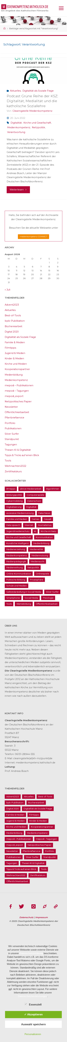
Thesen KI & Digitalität (18, 449)
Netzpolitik (38, 127)
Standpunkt (12, 439)
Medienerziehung (15, 549)
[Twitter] (21, 906)
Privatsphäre (36, 579)
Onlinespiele (42, 573)
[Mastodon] (44, 906)
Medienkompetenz (18, 127)
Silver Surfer (12, 433)
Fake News (44, 513)
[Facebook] (11, 906)
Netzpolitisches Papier (18, 401)
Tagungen (11, 444)
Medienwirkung (14, 567)
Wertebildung (23, 604)
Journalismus (44, 525)
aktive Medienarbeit (30, 488)
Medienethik (36, 549)
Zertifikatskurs (13, 471)
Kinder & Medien (14, 358)
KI (35, 531)
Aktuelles (15, 90)
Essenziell (35, 1004)
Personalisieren (33, 1034)
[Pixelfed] (55, 906)
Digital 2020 (12, 331)
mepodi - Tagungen (46, 839)
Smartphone (13, 597)
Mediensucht (37, 561)
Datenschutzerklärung (31, 953)
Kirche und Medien (16, 363)
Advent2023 (12, 304)
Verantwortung (16, 132)
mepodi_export (14, 396)
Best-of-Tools (13, 315)
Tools (8, 460)
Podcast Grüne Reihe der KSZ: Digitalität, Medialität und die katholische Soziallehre (32, 101)
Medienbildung (14, 374)
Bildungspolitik (14, 495)
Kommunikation (44, 537)
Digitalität (16, 122)
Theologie (48, 597)
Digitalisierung (13, 507)
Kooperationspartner (17, 369)
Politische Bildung (15, 579)
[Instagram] (33, 906)
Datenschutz (34, 501)
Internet (29, 525)
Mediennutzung (40, 555)
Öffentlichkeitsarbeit (17, 412)
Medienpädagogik (16, 561)
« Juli (7, 289)
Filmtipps (10, 347)
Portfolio (10, 423)
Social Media (31, 597)
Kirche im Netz (48, 531)
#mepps (10, 488)
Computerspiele (35, 495)
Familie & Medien (15, 342)
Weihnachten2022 (15, 466)
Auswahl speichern (33, 1024)
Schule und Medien (16, 585)
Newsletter (11, 406)
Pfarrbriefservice (14, 417)
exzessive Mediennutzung (20, 513)
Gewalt (47, 519)
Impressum (41, 917)
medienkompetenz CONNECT (33, 236)
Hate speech (13, 525)
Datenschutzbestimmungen (32, 996)
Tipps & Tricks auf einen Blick (22, 455)
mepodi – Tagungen (17, 390)
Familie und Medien (16, 519)
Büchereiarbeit (13, 326)
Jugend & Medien (15, 353)
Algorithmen (52, 488)
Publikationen (13, 428)
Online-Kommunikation (18, 573)
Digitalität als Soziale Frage (38, 90)
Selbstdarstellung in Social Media (23, 591)
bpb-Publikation (15, 320)
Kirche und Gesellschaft (37, 122)
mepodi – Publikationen (19, 385)
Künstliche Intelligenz (17, 543)
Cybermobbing (14, 501)
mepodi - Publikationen (18, 839)
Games (35, 519)
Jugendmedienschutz (17, 531)
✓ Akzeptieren (33, 1014)
